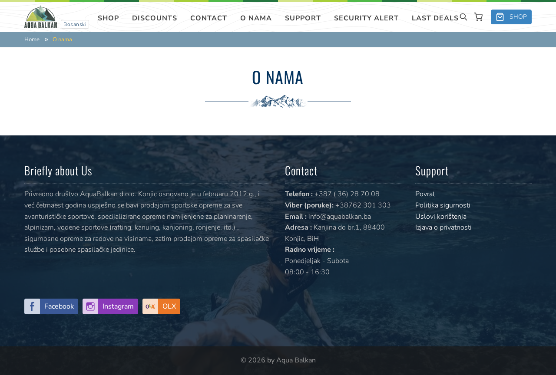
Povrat (425, 194)
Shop (108, 18)
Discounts (154, 18)
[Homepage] (40, 16)
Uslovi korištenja (441, 216)
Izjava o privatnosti (443, 227)
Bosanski (74, 24)
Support (303, 18)
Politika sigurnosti (442, 205)
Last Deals (435, 18)
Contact (208, 18)
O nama (256, 18)
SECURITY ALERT (366, 18)
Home (32, 39)
